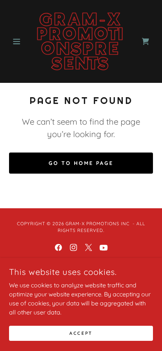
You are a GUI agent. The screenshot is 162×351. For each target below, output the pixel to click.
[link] (81, 41)
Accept (80, 333)
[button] (20, 41)
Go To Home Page (81, 163)
